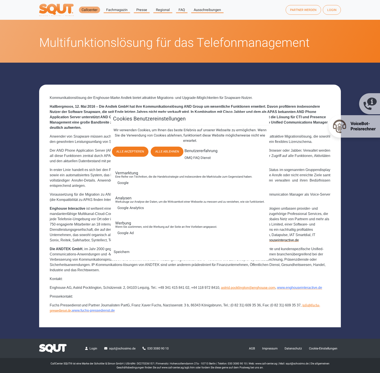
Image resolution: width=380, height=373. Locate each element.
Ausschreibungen (207, 10)
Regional (163, 10)
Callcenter (89, 10)
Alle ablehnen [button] (167, 151)
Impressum (270, 348)
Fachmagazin (117, 10)
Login (331, 10)
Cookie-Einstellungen (323, 348)
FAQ (182, 10)
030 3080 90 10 (158, 348)
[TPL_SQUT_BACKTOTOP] (370, 323)
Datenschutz (293, 348)
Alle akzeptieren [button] (130, 151)
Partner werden (303, 10)
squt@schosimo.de (122, 348)
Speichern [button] (122, 252)
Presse (141, 10)
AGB (252, 348)
